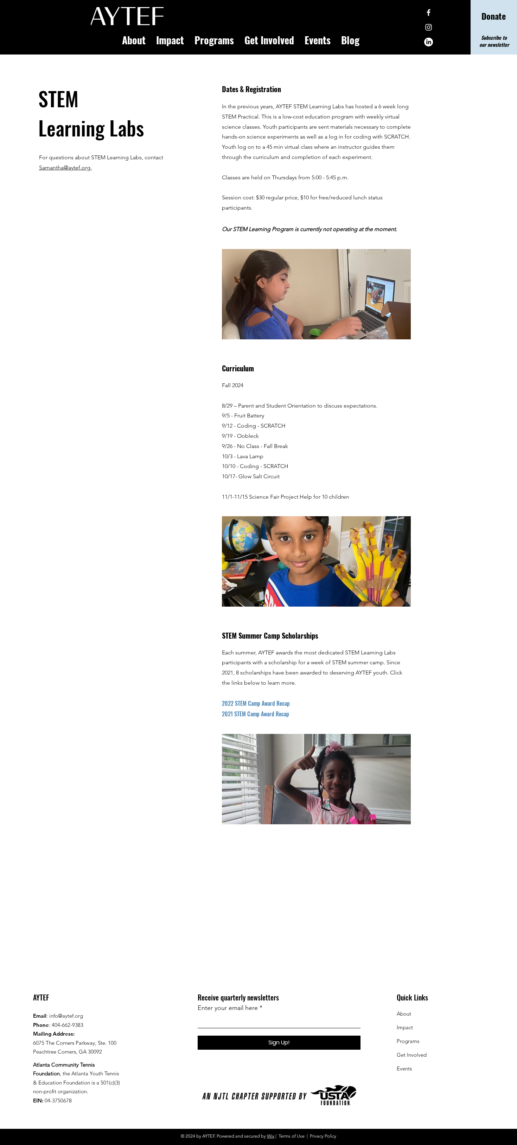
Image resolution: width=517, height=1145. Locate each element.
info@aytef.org (66, 1015)
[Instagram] (428, 27)
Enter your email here (228, 1008)
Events (404, 1068)
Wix (270, 1136)
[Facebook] (428, 12)
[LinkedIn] (428, 42)
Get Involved (412, 1054)
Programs (408, 1041)
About (404, 1013)
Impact (405, 1027)
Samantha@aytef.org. (65, 167)
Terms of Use (292, 1136)
